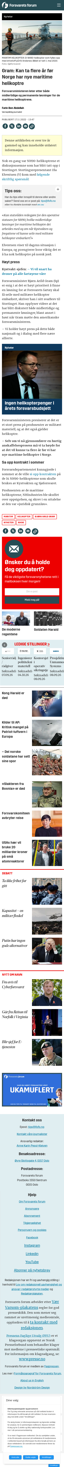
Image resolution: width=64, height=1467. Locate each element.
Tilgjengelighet (32, 1223)
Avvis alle (15, 1457)
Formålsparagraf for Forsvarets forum (37, 1373)
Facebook (32, 1237)
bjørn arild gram (45, 517)
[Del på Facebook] (5, 126)
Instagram (32, 1245)
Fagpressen (51, 1366)
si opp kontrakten (43, 474)
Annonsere (32, 1209)
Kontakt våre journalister (32, 1134)
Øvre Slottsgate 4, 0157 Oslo (32, 1161)
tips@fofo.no (48, 201)
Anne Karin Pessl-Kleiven (32, 1146)
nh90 (21, 523)
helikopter (23, 517)
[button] (4, 645)
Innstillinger (54, 1465)
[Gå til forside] (26, 5)
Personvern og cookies (32, 1230)
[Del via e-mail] (25, 126)
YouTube (32, 1262)
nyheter (9, 523)
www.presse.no (32, 1359)
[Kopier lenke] (32, 126)
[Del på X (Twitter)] (12, 126)
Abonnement (32, 1216)
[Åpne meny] (58, 5)
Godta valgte (30, 1457)
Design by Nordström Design (32, 1388)
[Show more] (58, 189)
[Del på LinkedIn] (18, 126)
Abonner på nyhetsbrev (32, 1270)
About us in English (32, 1380)
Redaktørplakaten (32, 1294)
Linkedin (32, 1254)
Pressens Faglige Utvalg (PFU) (28, 1335)
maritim (8, 517)
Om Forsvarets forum (32, 1201)
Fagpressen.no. (16, 1446)
